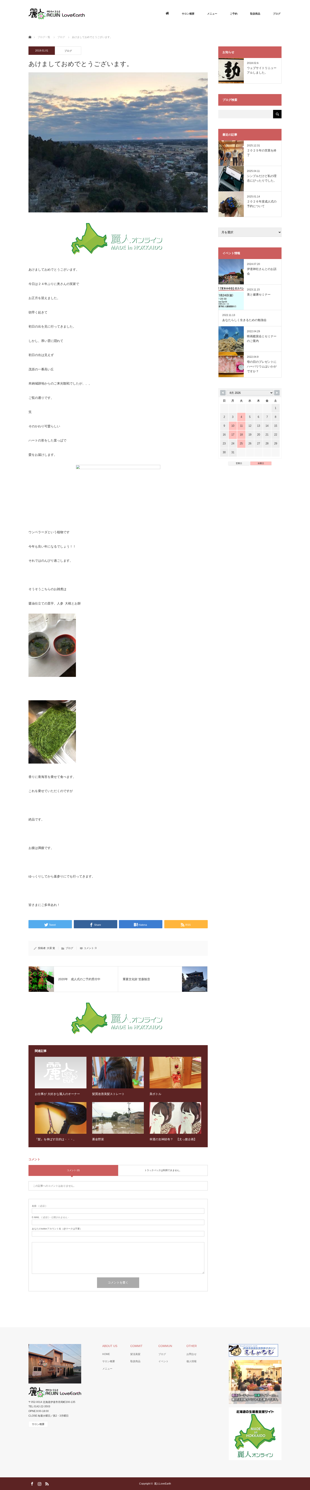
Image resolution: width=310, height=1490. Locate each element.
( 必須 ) (39, 1206)
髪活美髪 (135, 1354)
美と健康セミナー (259, 294)
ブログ (276, 13)
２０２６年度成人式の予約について (261, 204)
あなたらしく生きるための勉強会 (244, 320)
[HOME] (167, 13)
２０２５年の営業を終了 (261, 153)
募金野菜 (98, 1139)
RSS (46, 1483)
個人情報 (191, 1361)
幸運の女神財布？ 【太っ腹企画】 (173, 1139)
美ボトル (155, 1094)
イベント (163, 1361)
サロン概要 (188, 13)
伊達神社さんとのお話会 (261, 271)
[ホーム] (29, 32)
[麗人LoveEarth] (84, 13)
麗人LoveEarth (162, 1483)
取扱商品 (255, 13)
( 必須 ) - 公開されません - (50, 1217)
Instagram (39, 1483)
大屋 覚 (51, 948)
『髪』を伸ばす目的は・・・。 (55, 1139)
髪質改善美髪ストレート (108, 1094)
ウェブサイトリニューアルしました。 (261, 70)
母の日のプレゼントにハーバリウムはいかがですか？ (261, 366)
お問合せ (191, 1354)
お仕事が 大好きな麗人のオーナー (57, 1094)
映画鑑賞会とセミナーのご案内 (261, 339)
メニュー (212, 13)
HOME (106, 1354)
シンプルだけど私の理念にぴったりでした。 (261, 178)
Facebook (31, 1483)
